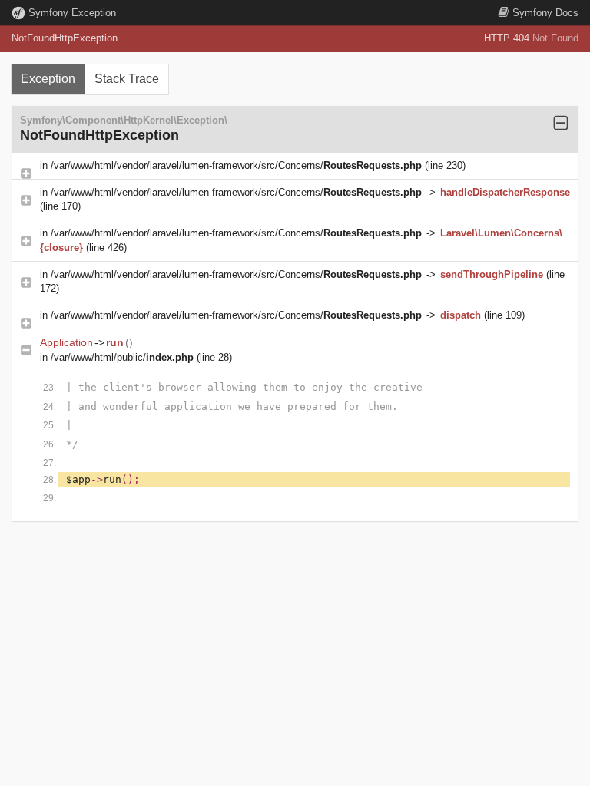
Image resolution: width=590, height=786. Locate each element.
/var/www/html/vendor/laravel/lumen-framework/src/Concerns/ (236, 165)
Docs (545, 12)
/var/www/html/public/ (122, 357)
